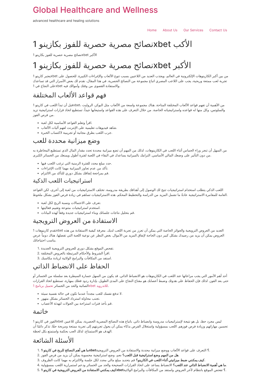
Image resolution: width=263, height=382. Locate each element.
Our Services (193, 30)
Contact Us (218, 30)
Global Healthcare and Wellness (95, 10)
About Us (170, 30)
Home (152, 30)
